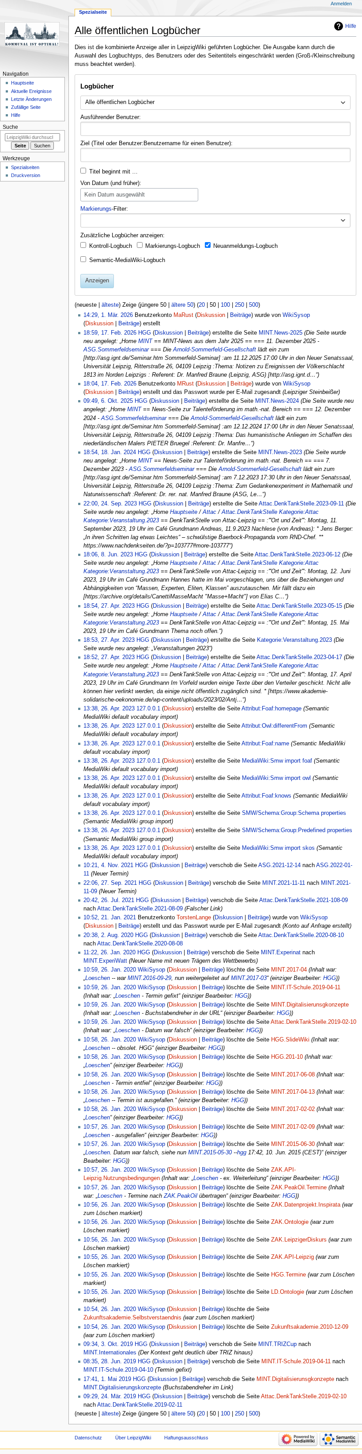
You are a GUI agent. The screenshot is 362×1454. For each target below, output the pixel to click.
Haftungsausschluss (186, 1437)
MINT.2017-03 (249, 978)
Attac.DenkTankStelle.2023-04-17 (299, 657)
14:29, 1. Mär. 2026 (108, 315)
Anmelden (341, 3)
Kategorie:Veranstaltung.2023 (121, 520)
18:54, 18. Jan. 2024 (109, 452)
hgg (241, 1152)
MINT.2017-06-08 (293, 1075)
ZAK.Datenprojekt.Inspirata (305, 1205)
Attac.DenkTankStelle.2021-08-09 (140, 909)
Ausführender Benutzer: (110, 117)
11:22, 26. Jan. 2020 (109, 952)
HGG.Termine (288, 1275)
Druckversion (25, 175)
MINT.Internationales (109, 1353)
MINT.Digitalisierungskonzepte (122, 1388)
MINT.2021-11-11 (283, 883)
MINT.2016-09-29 (149, 978)
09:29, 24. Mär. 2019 (109, 1396)
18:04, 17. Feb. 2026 (109, 384)
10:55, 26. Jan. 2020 (109, 1257)
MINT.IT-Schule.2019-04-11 (305, 987)
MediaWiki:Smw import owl (276, 778)
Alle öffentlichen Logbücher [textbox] (120, 102)
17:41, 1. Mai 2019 (107, 1379)
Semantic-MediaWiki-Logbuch (127, 260)
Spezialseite (93, 12)
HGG (329, 978)
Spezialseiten (25, 167)
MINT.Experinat (281, 952)
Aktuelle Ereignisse (31, 91)
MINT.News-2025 (280, 333)
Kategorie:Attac (299, 512)
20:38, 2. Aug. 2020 (108, 935)
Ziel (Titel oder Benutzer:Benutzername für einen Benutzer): (156, 143)
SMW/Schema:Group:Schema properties (294, 813)
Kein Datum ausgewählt (114, 195)
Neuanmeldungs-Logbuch (245, 246)
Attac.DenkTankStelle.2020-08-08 (140, 944)
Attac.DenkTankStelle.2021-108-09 (303, 900)
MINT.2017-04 (289, 970)
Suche (10, 127)
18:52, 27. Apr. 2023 (109, 657)
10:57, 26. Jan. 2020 (109, 1127)
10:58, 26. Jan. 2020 (109, 1040)
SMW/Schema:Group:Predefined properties (297, 830)
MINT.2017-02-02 (293, 1109)
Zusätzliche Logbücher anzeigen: (122, 235)
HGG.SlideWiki (290, 1040)
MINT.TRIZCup (277, 1344)
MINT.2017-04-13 (293, 1092)
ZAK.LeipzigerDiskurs (299, 1240)
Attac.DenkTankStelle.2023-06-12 (297, 555)
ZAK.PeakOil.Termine (299, 1187)
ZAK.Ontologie (290, 1222)
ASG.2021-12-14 (279, 865)
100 (225, 305)
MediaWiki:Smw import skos (278, 848)
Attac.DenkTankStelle (249, 512)
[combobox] (215, 103)
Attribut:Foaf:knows (266, 796)
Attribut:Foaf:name (265, 743)
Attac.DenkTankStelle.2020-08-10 (301, 935)
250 (239, 305)
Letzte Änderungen (31, 99)
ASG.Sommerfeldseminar (116, 350)
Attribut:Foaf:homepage (271, 709)
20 (202, 305)
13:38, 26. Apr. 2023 (109, 709)
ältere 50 (182, 305)
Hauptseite (183, 512)
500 (253, 305)
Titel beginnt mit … (113, 172)
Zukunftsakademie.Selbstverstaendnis (132, 1318)
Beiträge (240, 315)
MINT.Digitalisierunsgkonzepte (310, 1005)
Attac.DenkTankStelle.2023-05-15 (299, 606)
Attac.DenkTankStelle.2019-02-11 (139, 1405)
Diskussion (211, 315)
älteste (110, 305)
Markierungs (96, 209)
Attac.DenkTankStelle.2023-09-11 (301, 504)
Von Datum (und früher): (110, 183)
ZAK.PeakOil (180, 1196)
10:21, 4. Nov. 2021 (108, 865)
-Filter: (104, 209)
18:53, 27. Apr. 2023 (109, 640)
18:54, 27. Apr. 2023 (109, 606)
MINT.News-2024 (277, 401)
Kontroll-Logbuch (110, 246)
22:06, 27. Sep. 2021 (110, 883)
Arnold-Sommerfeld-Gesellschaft (214, 350)
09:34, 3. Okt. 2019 (108, 1344)
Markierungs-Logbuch (172, 246)
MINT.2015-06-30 (293, 1144)
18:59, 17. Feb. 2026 (109, 333)
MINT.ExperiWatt (105, 961)
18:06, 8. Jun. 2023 (108, 555)
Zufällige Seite (26, 107)
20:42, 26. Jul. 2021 (108, 900)
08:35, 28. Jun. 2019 (109, 1361)
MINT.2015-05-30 (210, 1152)
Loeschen (97, 978)
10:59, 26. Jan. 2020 (109, 970)
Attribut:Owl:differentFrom (274, 726)
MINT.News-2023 (280, 452)
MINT (145, 341)
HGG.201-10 (287, 1057)
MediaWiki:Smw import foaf (277, 761)
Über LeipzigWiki (133, 1437)
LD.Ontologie (287, 1292)
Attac (209, 512)
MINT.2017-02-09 (293, 1127)
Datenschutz (88, 1437)
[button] (343, 220)
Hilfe (350, 26)
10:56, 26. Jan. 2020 (109, 1205)
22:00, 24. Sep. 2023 (110, 504)
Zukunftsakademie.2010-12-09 (309, 1327)
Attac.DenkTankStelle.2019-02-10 (313, 1022)
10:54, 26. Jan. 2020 (109, 1309)
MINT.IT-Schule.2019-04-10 (118, 1370)
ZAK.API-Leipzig (292, 1257)
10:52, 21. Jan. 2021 (109, 917)
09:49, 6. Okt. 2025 (108, 401)
